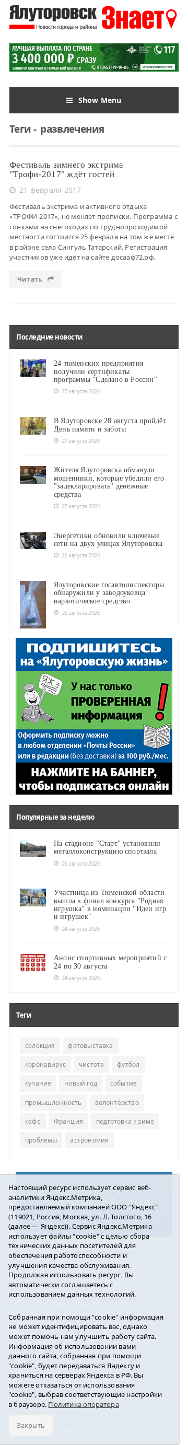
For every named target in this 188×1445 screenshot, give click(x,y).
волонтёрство (117, 1102)
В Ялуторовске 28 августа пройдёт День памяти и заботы (110, 425)
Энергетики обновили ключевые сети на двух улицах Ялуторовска (108, 539)
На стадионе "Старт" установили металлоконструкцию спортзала (107, 847)
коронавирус (45, 1064)
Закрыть (31, 1425)
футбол (128, 1064)
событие (123, 1083)
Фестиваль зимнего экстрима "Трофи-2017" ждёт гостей (66, 170)
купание (38, 1083)
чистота (91, 1064)
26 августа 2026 (81, 555)
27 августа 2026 (81, 391)
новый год (80, 1083)
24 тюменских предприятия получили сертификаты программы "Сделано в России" (105, 371)
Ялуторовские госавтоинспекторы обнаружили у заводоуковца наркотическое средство (109, 593)
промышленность (53, 1102)
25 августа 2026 (81, 863)
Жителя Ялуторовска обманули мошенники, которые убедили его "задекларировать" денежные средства (109, 482)
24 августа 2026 (81, 929)
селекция (40, 1045)
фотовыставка (90, 1045)
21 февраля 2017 (50, 190)
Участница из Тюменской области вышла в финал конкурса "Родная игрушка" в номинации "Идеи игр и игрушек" (110, 904)
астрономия (89, 1140)
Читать (30, 279)
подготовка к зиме (125, 1121)
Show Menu (100, 100)
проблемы (41, 1140)
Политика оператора (83, 1404)
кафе (33, 1121)
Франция (68, 1121)
